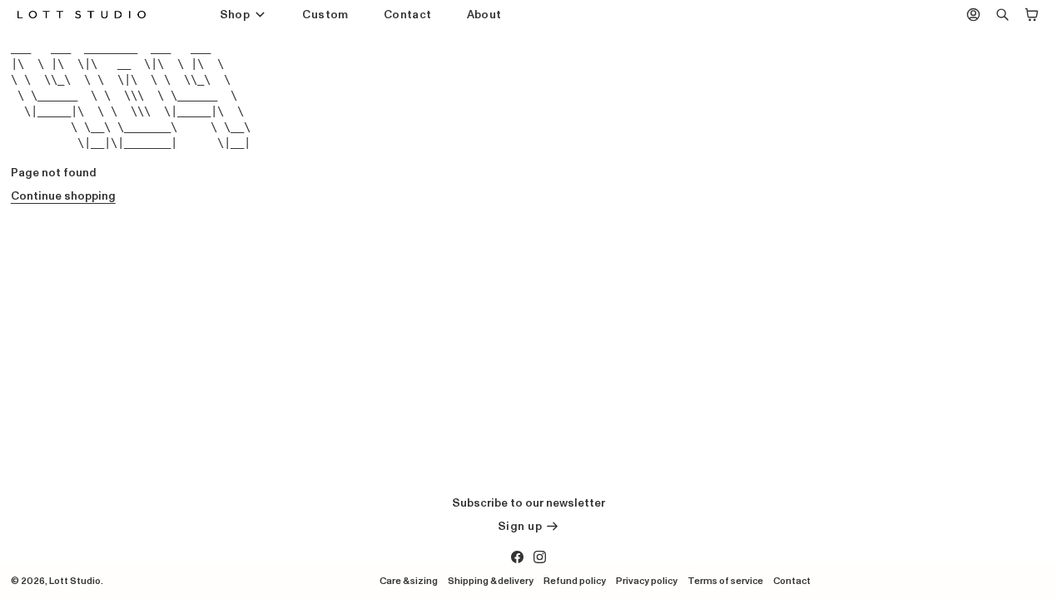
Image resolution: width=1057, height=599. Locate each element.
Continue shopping (63, 196)
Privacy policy (646, 580)
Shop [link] (235, 15)
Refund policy (574, 580)
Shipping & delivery (490, 580)
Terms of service (725, 580)
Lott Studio (75, 580)
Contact (408, 14)
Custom (325, 14)
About (484, 14)
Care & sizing (409, 580)
